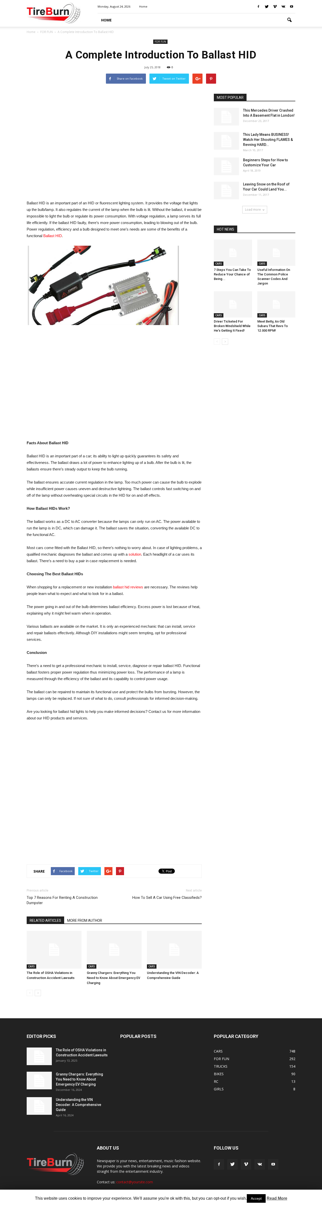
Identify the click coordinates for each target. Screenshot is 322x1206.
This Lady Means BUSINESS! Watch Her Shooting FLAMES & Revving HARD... (268, 140)
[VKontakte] (283, 6)
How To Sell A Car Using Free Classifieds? (167, 897)
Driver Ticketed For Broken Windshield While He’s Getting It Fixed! (232, 326)
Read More (277, 1198)
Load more (253, 209)
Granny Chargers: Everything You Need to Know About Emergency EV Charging (113, 978)
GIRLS (219, 1089)
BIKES (219, 1073)
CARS (31, 966)
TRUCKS (220, 1066)
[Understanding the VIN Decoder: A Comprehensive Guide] (174, 950)
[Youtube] (291, 6)
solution (135, 554)
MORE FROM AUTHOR (84, 920)
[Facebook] (258, 6)
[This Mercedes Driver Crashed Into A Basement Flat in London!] (226, 116)
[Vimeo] (275, 6)
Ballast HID (52, 236)
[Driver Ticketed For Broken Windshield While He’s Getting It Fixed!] (233, 304)
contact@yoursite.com (134, 1182)
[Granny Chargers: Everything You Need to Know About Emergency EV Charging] (114, 950)
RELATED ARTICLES (45, 920)
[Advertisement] (114, 144)
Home (31, 32)
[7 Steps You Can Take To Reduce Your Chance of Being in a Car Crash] (233, 253)
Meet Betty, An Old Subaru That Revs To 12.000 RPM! (272, 326)
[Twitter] (266, 6)
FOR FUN (160, 41)
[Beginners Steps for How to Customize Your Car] (226, 166)
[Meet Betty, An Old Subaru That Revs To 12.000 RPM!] (276, 304)
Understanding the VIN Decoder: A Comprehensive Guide (78, 1105)
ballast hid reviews (128, 587)
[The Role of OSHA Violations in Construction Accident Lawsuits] (54, 950)
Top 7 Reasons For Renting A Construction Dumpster (62, 900)
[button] (289, 20)
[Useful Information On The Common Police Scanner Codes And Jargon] (276, 253)
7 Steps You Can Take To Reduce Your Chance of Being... (232, 274)
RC (216, 1081)
